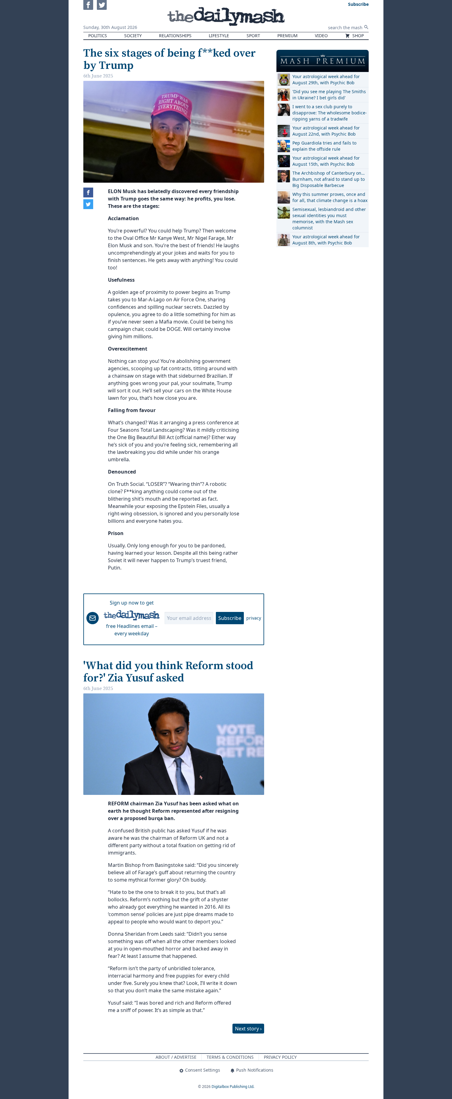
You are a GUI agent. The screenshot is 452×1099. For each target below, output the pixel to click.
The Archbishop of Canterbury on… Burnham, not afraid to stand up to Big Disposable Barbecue (328, 179)
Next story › (248, 1028)
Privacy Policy (280, 1057)
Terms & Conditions (230, 1057)
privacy (253, 618)
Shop (357, 35)
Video (321, 35)
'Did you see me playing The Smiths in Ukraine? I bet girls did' (329, 95)
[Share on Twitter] (88, 204)
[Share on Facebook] (88, 192)
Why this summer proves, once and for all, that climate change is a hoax (329, 197)
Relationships (175, 35)
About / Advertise (176, 1057)
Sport (253, 35)
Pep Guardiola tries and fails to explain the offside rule (324, 146)
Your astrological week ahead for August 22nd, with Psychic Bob (326, 131)
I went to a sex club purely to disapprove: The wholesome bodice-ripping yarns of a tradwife (329, 113)
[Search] (366, 27)
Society (133, 35)
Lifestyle (219, 35)
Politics (97, 35)
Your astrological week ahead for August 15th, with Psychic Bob (326, 161)
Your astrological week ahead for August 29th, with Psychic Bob (326, 79)
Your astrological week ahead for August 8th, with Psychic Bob (326, 240)
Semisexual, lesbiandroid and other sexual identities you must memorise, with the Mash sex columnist (329, 218)
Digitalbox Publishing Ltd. (233, 1086)
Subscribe (229, 618)
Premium (287, 35)
